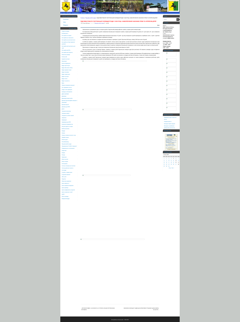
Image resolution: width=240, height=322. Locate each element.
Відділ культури (65, 76)
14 (178, 160)
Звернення (64, 117)
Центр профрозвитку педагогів (68, 189)
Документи (92, 12)
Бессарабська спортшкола (67, 37)
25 (171, 164)
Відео (63, 83)
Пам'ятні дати (65, 139)
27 (175, 164)
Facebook (65, 19)
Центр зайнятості (65, 183)
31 (168, 166)
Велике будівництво (66, 63)
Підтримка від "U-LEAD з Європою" (69, 146)
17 (168, 162)
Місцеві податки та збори (67, 126)
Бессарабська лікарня (66, 35)
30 (166, 166)
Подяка (63, 152)
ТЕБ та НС (64, 176)
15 (164, 162)
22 (164, 164)
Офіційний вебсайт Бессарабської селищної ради (120, 1)
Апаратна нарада (65, 31)
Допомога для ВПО (66, 106)
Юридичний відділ (66, 198)
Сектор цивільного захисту (67, 168)
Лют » (173, 167)
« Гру (170, 167)
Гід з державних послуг (67, 87)
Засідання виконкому (66, 111)
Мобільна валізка (65, 128)
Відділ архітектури (66, 65)
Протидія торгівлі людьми (169, 123)
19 (173, 162)
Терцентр (64, 178)
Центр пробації (65, 187)
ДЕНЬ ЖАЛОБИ (65, 93)
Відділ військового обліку (67, 67)
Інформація (64, 119)
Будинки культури (66, 58)
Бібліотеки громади (66, 54)
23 (166, 164)
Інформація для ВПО (130, 12)
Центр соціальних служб (67, 192)
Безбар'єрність (65, 33)
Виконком (110, 12)
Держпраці (64, 96)
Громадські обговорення (67, 91)
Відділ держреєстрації (66, 69)
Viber (64, 22)
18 (171, 162)
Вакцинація (64, 61)
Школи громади (65, 196)
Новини (69, 12)
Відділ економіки (65, 72)
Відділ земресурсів (66, 74)
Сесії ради (64, 170)
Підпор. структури (119, 12)
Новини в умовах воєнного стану (69, 135)
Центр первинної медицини (67, 185)
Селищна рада (101, 12)
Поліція (63, 154)
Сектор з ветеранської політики (68, 165)
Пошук (139, 12)
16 (166, 162)
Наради (63, 130)
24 (168, 164)
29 (164, 166)
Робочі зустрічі (65, 159)
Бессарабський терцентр (67, 52)
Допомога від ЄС (65, 104)
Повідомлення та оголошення (68, 148)
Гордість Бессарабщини (67, 89)
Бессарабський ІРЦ (66, 50)
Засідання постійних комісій (68, 115)
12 (173, 160)
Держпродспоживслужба (67, 98)
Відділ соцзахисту (66, 80)
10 (168, 160)
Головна (64, 12)
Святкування (64, 163)
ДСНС (63, 108)
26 (173, 164)
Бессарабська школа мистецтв (68, 39)
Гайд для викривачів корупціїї (68, 85)
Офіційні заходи (65, 137)
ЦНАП (63, 194)
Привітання (64, 157)
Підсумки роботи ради (90, 17)
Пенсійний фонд (65, 141)
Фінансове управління (66, 181)
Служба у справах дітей (67, 172)
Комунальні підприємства (67, 124)
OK (177, 19)
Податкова (64, 150)
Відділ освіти (64, 78)
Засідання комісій (65, 113)
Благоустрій (64, 56)
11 (171, 160)
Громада (84, 12)
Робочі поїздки (65, 161)
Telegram (65, 25)
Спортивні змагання (66, 174)
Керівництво (76, 12)
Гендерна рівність (168, 121)
